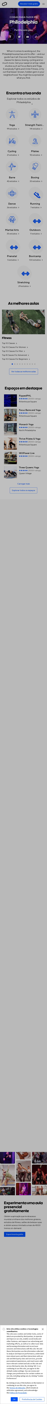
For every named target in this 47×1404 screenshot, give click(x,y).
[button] (43, 1329)
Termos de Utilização (17, 1388)
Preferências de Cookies (32, 1399)
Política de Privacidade (18, 1393)
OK (14, 1399)
